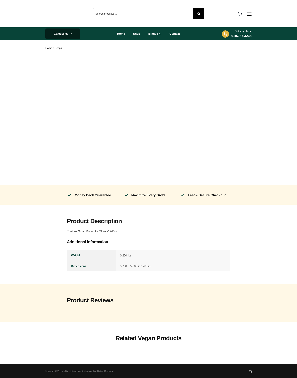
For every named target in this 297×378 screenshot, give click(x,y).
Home (48, 48)
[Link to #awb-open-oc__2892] (249, 14)
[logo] (57, 3)
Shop (57, 48)
